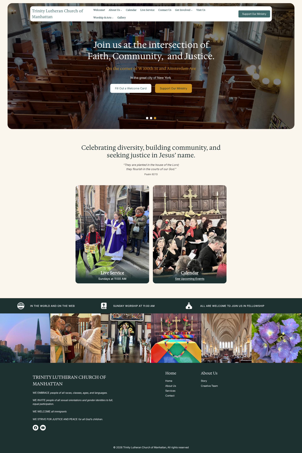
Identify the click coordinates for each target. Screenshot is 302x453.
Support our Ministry (173, 88)
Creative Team (209, 385)
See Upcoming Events (189, 278)
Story (204, 380)
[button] (147, 118)
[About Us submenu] (121, 10)
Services (170, 390)
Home (168, 380)
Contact (169, 395)
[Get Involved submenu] (192, 10)
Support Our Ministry (254, 13)
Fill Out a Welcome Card (131, 88)
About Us (170, 385)
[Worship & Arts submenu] (113, 17)
